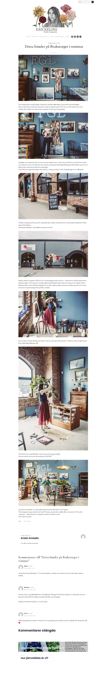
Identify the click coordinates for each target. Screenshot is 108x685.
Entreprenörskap (52, 43)
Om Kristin (35, 36)
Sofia (25, 613)
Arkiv (52, 36)
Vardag (58, 43)
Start (28, 36)
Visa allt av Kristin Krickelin (29, 543)
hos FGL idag (49, 454)
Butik (67, 36)
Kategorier (59, 36)
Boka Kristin (44, 36)
